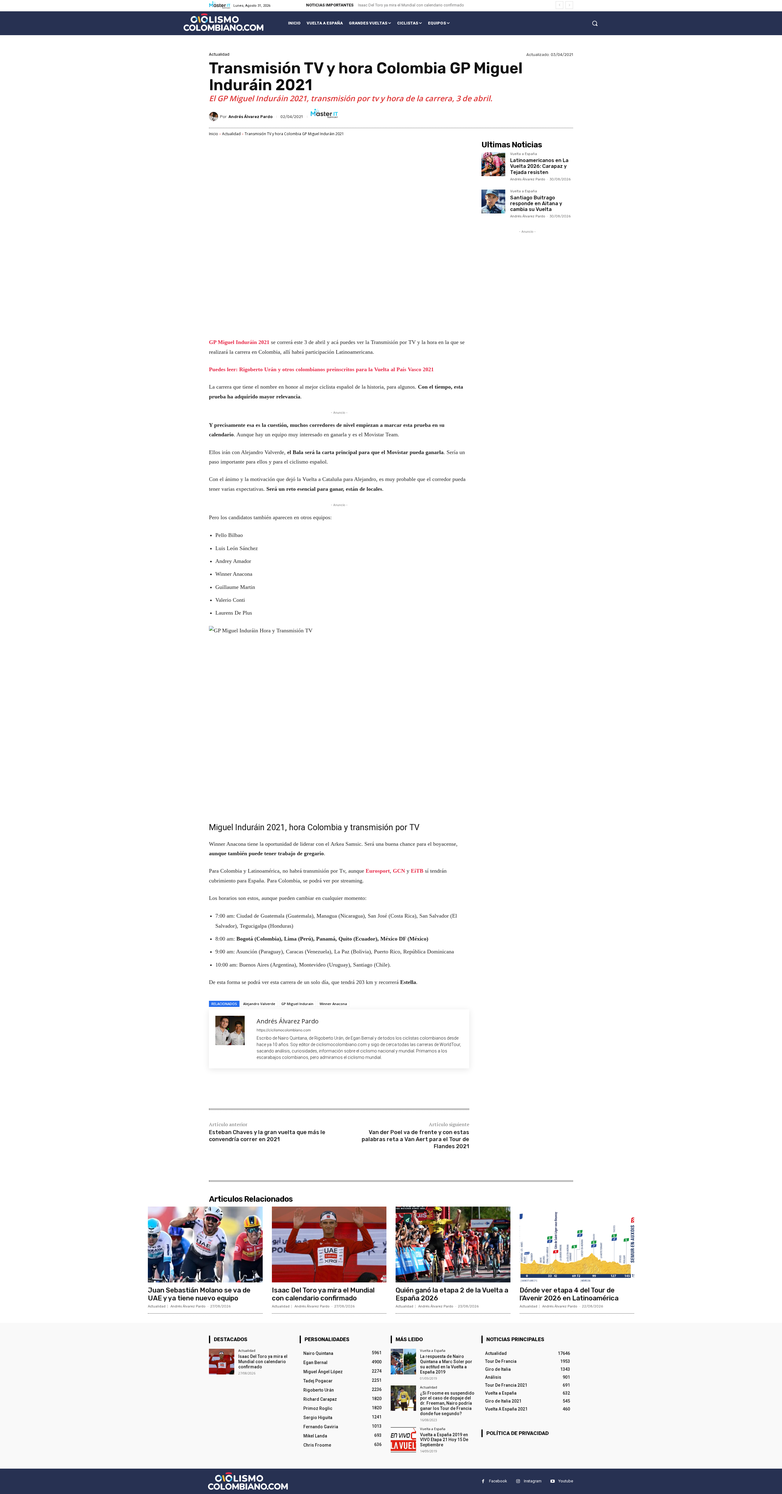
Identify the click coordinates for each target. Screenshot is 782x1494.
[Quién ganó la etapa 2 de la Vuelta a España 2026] (453, 1244)
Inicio (213, 133)
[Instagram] (518, 1481)
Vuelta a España (523, 154)
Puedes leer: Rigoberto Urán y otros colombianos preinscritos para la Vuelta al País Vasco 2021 (321, 369)
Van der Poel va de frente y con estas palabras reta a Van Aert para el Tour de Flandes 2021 (415, 1139)
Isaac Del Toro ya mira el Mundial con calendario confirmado (411, 5)
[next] (569, 5)
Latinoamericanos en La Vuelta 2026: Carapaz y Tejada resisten (539, 166)
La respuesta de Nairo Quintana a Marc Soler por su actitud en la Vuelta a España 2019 (446, 1364)
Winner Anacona (333, 1003)
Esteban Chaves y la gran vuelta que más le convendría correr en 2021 (267, 1136)
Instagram (533, 1481)
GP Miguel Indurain (297, 1003)
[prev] (559, 5)
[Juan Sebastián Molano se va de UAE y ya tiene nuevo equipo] (205, 1244)
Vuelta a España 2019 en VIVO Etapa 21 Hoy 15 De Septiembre (444, 1440)
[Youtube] (552, 1481)
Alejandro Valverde (259, 1003)
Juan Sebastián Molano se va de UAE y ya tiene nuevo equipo (199, 1294)
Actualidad (219, 54)
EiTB (417, 871)
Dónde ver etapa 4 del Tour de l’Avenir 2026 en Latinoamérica (569, 1294)
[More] (309, 1089)
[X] (267, 1089)
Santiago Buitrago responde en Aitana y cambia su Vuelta (536, 203)
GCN (399, 871)
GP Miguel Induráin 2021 (240, 342)
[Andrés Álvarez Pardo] (214, 116)
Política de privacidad (517, 1433)
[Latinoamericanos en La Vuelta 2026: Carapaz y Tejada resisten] (493, 164)
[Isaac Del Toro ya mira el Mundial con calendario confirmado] (329, 1244)
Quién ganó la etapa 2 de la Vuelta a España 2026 (452, 1294)
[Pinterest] (281, 1089)
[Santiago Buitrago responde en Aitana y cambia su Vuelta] (493, 201)
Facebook (498, 1481)
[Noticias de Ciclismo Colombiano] (223, 22)
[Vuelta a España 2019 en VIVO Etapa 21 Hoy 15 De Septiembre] (403, 1439)
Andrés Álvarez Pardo (250, 117)
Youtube (565, 1481)
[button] (595, 23)
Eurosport (378, 871)
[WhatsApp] (295, 1089)
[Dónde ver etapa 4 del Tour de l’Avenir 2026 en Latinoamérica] (577, 1244)
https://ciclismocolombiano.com (284, 1030)
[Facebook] (253, 1089)
